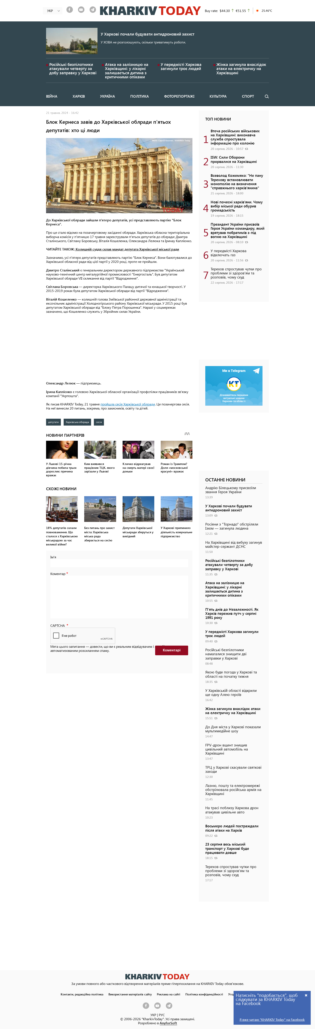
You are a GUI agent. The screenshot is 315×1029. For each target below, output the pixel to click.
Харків (79, 96)
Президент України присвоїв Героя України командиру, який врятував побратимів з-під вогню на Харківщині (237, 230)
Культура (218, 96)
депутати (53, 422)
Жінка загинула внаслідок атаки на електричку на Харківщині (241, 68)
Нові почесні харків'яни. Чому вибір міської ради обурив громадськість (237, 206)
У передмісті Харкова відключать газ (228, 252)
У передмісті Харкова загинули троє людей (181, 66)
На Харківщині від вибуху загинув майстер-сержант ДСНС (233, 544)
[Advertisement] (119, 348)
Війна (51, 96)
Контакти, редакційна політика (82, 994)
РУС (162, 1015)
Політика (139, 96)
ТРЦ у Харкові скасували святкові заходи (233, 769)
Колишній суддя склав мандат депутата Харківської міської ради (127, 249)
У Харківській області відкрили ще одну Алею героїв (231, 692)
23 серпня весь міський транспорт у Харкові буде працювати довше (227, 848)
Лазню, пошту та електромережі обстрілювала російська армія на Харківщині (233, 789)
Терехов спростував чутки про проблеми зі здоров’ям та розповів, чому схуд (236, 273)
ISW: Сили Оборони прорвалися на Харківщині (234, 159)
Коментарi (171, 650)
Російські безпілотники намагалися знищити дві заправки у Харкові (225, 653)
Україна (107, 96)
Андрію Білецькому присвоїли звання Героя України (230, 489)
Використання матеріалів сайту (130, 994)
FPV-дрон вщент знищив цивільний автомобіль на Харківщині (226, 749)
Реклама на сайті (168, 994)
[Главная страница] (157, 976)
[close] (306, 995)
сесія (99, 422)
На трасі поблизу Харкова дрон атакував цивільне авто (231, 809)
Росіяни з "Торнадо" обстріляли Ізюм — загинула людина (231, 526)
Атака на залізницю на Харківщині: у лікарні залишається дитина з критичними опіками (126, 70)
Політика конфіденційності (204, 994)
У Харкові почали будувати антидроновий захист (147, 34)
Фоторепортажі (179, 96)
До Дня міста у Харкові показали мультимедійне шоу (233, 728)
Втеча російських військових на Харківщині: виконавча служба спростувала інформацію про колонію (235, 137)
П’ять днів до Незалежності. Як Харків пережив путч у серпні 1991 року (231, 613)
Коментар (57, 573)
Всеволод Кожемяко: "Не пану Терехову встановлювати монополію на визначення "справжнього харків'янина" (237, 181)
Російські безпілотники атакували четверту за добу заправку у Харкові (72, 68)
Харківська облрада (77, 422)
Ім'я (53, 557)
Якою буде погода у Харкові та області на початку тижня (231, 674)
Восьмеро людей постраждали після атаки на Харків (231, 827)
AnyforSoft (168, 1023)
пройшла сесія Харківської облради (127, 404)
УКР (153, 1015)
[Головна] (150, 10)
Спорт (248, 96)
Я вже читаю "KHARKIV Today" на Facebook (272, 1019)
